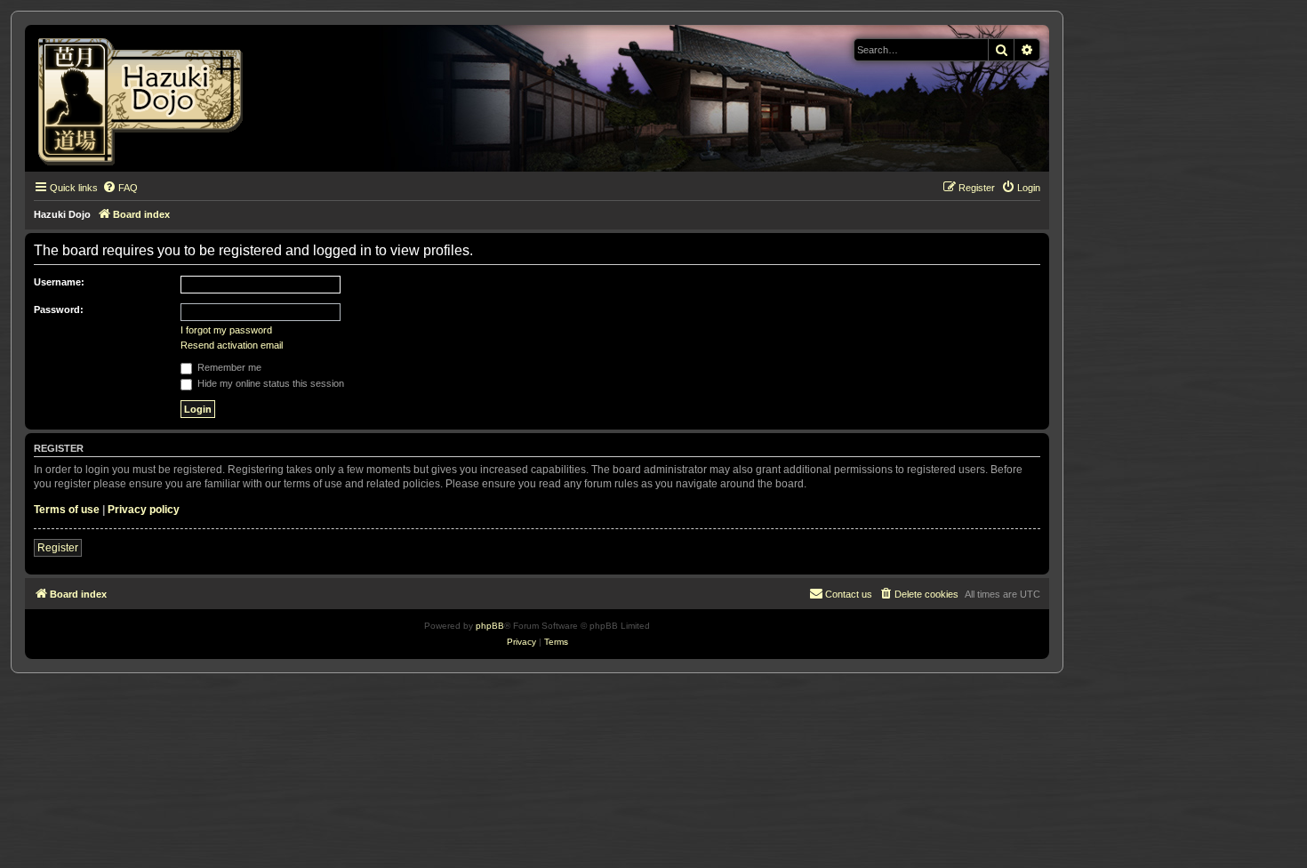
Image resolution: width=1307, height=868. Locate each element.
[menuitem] (120, 187)
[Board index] (146, 98)
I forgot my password (226, 330)
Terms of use (67, 509)
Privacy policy (144, 509)
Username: (59, 282)
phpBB (490, 626)
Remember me (228, 367)
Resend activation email (231, 345)
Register (57, 548)
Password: (59, 309)
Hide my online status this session (269, 383)
